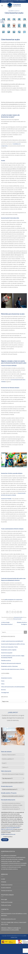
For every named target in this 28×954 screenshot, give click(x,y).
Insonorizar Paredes (6, 498)
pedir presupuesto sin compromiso (13, 599)
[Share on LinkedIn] (20, 612)
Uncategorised (5, 692)
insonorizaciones (11, 857)
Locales (3, 879)
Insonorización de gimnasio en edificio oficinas (13, 644)
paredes (10, 861)
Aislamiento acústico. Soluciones (9, 666)
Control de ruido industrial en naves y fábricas (12, 669)
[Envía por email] (15, 612)
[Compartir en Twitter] (12, 612)
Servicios (3, 689)
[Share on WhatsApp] (7, 612)
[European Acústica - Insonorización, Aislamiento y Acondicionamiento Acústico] (14, 5)
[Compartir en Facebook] (10, 612)
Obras (2, 683)
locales (15, 859)
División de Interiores (6, 890)
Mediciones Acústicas (6, 884)
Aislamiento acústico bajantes (8, 649)
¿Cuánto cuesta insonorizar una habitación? (12, 641)
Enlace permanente (17, 619)
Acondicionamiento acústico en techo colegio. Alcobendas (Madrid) (12, 656)
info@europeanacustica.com (8, 834)
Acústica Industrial (6, 887)
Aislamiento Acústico (13, 10)
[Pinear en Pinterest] (18, 612)
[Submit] (25, 632)
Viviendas (3, 881)
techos (14, 861)
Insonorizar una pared (6, 652)
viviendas (20, 859)
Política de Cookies (6, 905)
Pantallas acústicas (6, 660)
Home (2, 681)
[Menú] (2, 5)
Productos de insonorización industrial (11, 663)
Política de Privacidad (6, 902)
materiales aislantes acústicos (10, 869)
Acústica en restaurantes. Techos (9, 647)
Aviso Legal (4, 899)
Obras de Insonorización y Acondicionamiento (13, 686)
